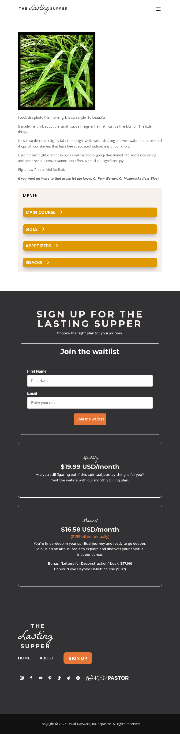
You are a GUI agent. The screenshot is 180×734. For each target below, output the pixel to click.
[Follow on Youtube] (40, 678)
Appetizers (38, 246)
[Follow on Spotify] (78, 678)
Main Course (41, 212)
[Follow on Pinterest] (50, 678)
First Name (36, 371)
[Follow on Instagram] (22, 678)
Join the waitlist (90, 419)
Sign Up (78, 658)
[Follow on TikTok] (59, 678)
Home (24, 658)
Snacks (34, 262)
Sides (32, 229)
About (47, 658)
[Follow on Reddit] (68, 678)
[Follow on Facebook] (31, 678)
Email (32, 393)
